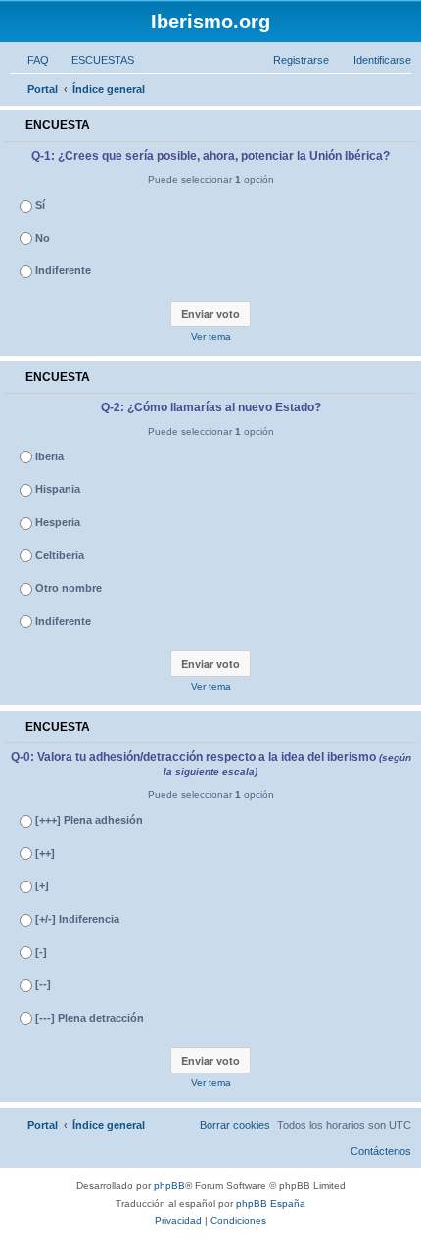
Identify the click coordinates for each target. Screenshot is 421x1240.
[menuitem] (29, 60)
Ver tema (211, 336)
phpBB (169, 1185)
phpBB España (270, 1203)
